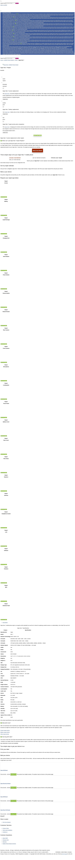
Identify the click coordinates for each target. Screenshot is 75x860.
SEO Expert (64, 853)
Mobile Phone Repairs (9, 60)
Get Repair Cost (13, 774)
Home (1, 60)
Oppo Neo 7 (7, 93)
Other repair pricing (4, 734)
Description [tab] (5, 622)
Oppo (16, 60)
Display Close (5, 99)
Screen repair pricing (5, 730)
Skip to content (3, 5)
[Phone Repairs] (5, 8)
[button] (1, 1)
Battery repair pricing (5, 732)
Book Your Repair (37, 135)
